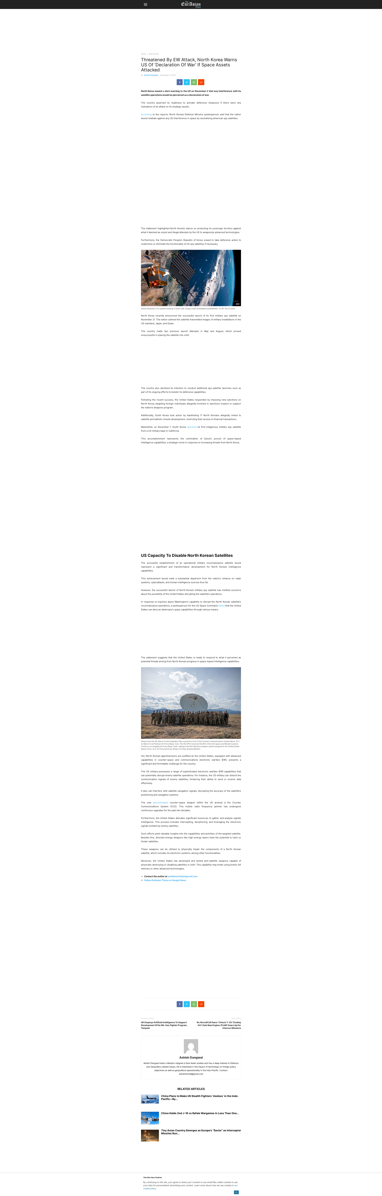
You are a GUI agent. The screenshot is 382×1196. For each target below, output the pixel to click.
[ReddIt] (201, 82)
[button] (145, 4)
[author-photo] (191, 1053)
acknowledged (160, 802)
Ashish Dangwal (151, 75)
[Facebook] (180, 82)
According (146, 114)
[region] (191, 32)
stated (221, 605)
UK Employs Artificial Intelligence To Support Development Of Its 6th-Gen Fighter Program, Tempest (164, 1025)
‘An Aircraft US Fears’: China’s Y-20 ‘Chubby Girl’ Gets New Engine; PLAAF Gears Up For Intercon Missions (219, 1025)
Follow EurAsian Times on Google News (165, 880)
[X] (187, 82)
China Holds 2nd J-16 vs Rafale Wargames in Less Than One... (200, 1113)
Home (143, 54)
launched (192, 427)
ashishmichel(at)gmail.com (183, 876)
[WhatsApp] (194, 82)
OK (236, 1192)
